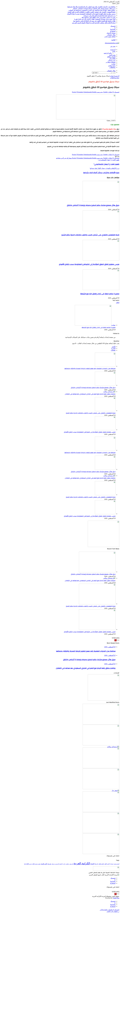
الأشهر (114, 346)
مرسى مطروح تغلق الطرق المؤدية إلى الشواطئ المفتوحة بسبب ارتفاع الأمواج (91, 14)
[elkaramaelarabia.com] (112, 43)
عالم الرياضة (108, 53)
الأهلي (105, 863)
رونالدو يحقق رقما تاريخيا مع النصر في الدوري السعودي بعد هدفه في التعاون (92, 10)
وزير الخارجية (28, 864)
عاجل (114, 51)
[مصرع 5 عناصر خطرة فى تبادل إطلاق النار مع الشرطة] (101, 289)
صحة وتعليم (112, 65)
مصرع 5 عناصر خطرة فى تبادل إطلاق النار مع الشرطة (99, 17)
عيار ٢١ (63, 863)
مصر (39, 864)
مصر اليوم (112, 55)
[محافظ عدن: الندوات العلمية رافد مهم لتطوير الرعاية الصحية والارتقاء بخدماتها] (105, 366)
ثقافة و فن (112, 58)
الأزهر (108, 863)
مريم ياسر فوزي (45, 864)
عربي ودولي (112, 60)
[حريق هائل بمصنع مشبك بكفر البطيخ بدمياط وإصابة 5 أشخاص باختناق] (101, 201)
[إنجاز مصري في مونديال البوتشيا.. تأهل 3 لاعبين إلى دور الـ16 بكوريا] (101, 832)
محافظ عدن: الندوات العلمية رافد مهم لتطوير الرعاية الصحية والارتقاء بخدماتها (91, 7)
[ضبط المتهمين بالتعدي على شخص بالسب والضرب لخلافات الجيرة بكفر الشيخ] (101, 230)
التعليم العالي (101, 863)
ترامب (67, 864)
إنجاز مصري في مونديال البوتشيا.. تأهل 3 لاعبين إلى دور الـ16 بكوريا (95, 19)
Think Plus (116, 898)
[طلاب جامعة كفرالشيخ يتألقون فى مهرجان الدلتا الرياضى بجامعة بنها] (101, 853)
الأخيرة (113, 348)
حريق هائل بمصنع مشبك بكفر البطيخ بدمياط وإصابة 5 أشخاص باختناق (94, 8)
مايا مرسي (57, 863)
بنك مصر (71, 863)
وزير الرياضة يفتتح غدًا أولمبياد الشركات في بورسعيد (99, 15)
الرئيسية (113, 49)
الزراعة (96, 864)
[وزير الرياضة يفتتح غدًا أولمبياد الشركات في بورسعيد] (115, 790)
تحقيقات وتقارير (111, 62)
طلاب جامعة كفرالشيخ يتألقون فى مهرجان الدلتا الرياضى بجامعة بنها (94, 21)
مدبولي (53, 863)
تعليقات (113, 350)
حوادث (113, 64)
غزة (61, 864)
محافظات (112, 67)
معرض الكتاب (35, 863)
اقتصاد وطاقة (111, 57)
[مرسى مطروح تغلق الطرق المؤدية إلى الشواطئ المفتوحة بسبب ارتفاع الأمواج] (101, 260)
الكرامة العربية (82, 863)
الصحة (92, 864)
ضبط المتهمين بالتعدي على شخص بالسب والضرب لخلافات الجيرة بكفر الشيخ (92, 12)
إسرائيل (111, 863)
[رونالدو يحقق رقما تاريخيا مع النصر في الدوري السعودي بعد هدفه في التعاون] (110, 391)
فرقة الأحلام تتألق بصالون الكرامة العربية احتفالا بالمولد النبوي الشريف (94, 23)
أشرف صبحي (116, 863)
